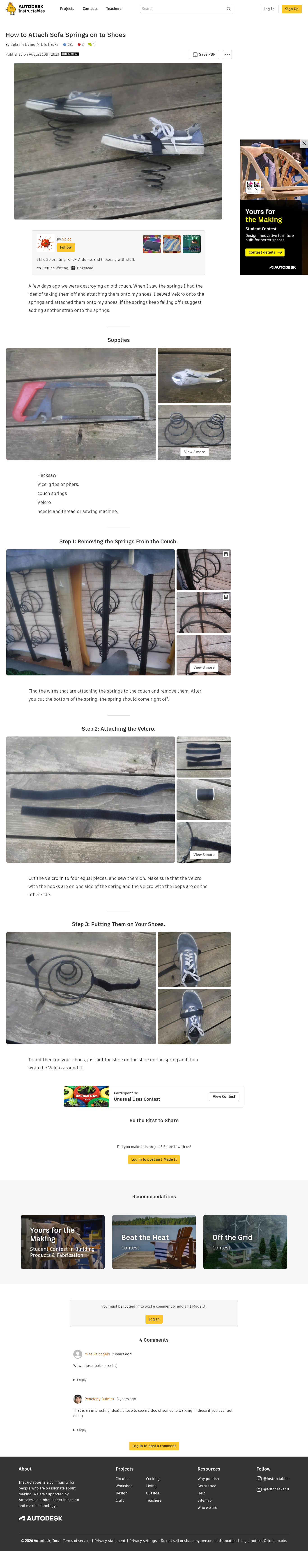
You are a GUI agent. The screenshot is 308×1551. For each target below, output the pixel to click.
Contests (90, 8)
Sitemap (205, 1500)
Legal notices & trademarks (264, 1540)
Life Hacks (49, 44)
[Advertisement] (274, 207)
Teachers (114, 8)
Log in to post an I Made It (154, 1159)
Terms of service (77, 1540)
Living (30, 44)
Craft (120, 1500)
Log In (269, 8)
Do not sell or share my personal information (199, 1540)
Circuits (122, 1478)
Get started (207, 1486)
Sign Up (292, 8)
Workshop (124, 1486)
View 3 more (204, 667)
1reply (82, 1379)
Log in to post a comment (154, 1445)
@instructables (276, 1478)
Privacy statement (110, 1540)
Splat (15, 44)
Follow (66, 247)
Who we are (207, 1507)
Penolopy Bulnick (99, 1399)
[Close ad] (304, 144)
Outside (152, 1493)
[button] (227, 54)
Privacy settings (143, 1540)
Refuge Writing (55, 268)
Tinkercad (84, 268)
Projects (67, 8)
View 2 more (194, 452)
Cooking (153, 1478)
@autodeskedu (276, 1489)
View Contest (224, 1096)
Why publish (208, 1478)
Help (202, 1493)
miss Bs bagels (97, 1354)
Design (122, 1493)
